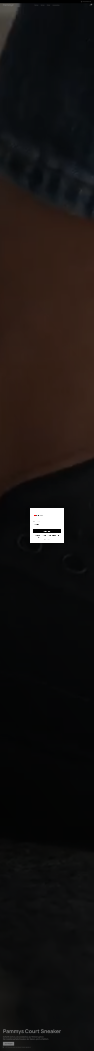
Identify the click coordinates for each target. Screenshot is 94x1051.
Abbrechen (47, 539)
